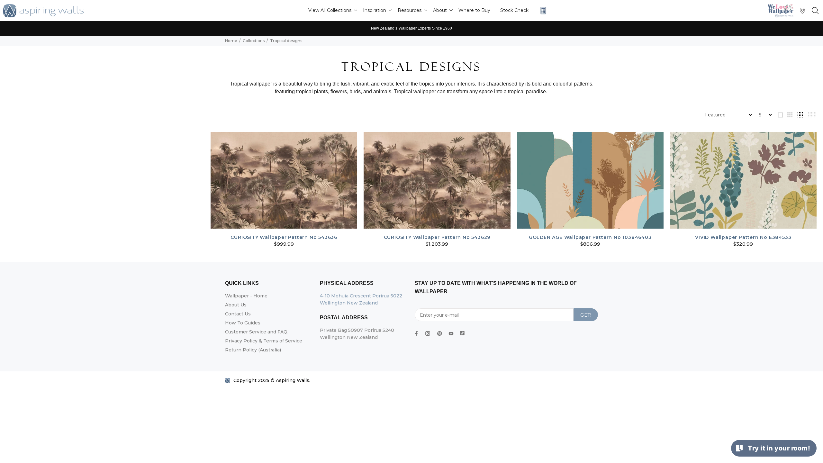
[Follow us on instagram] (428, 333)
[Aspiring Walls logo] (43, 10)
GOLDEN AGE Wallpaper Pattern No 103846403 (590, 237)
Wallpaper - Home (246, 296)
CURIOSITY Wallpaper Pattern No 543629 (437, 237)
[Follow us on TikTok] (462, 332)
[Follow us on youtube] (451, 333)
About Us (236, 305)
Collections (254, 40)
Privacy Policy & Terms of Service (263, 341)
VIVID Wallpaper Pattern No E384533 (743, 237)
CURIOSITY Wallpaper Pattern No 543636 (284, 237)
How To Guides (242, 323)
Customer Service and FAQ (256, 332)
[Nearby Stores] (802, 12)
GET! (585, 315)
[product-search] (814, 11)
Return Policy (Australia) (253, 350)
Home (231, 40)
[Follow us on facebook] (416, 333)
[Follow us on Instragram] (782, 10)
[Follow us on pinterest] (439, 333)
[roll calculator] (541, 10)
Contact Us (238, 314)
